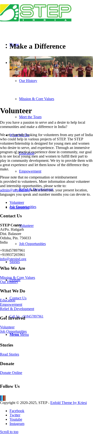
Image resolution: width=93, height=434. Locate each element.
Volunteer (17, 202)
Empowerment (11, 304)
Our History (9, 282)
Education (7, 300)
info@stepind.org (13, 259)
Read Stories (9, 354)
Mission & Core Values (17, 278)
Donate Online (11, 373)
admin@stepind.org (15, 190)
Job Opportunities (23, 207)
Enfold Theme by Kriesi (68, 403)
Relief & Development (17, 309)
